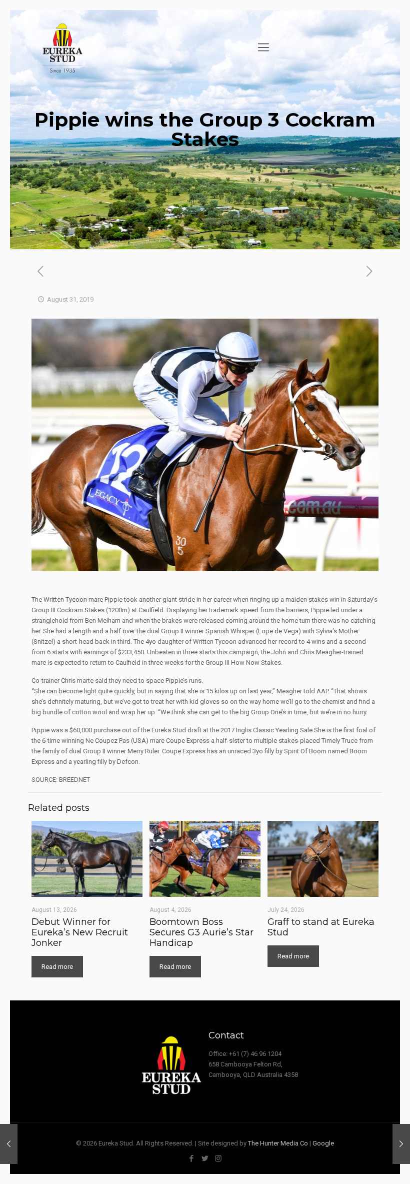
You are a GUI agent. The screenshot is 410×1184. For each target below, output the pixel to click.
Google (323, 1143)
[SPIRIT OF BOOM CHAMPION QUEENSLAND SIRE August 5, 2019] (9, 1144)
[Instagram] (218, 1158)
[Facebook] (191, 1158)
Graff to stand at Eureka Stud (321, 927)
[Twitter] (205, 1158)
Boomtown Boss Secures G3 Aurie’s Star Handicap (202, 932)
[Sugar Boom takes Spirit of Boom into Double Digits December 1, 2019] (401, 1144)
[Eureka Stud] (62, 47)
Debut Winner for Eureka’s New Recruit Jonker (80, 932)
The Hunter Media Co (278, 1143)
